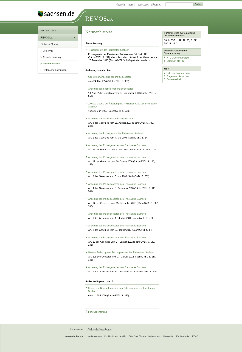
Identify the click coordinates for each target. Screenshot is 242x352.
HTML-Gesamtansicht (178, 57)
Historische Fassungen (54, 70)
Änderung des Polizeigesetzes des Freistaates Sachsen (117, 145)
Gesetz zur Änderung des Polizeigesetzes (109, 77)
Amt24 (123, 336)
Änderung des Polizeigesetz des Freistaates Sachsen (115, 133)
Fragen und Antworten (178, 76)
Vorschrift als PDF (176, 61)
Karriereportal (183, 336)
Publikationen (111, 336)
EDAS (195, 336)
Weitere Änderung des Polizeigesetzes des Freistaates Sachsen (121, 252)
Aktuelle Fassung (52, 57)
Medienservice (95, 336)
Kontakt (131, 4)
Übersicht (120, 4)
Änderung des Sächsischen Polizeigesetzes (110, 89)
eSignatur (156, 4)
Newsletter (168, 336)
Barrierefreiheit (174, 79)
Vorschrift (48, 50)
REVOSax (99, 18)
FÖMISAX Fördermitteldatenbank (145, 336)
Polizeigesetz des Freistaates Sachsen (108, 50)
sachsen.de (47, 30)
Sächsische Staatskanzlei (100, 329)
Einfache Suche (49, 44)
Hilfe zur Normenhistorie (179, 73)
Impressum (143, 4)
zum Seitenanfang (97, 312)
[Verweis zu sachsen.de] (57, 14)
